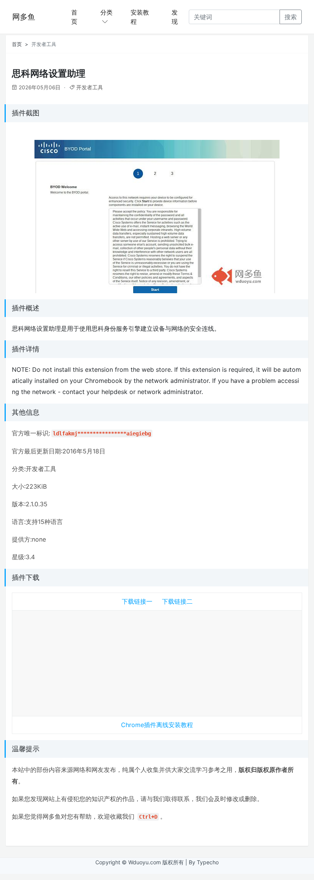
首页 (74, 16)
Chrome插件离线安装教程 (157, 725)
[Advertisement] (157, 661)
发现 (175, 16)
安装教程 (140, 16)
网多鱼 (23, 16)
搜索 (291, 17)
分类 (106, 12)
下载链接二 (177, 601)
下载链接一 (137, 601)
